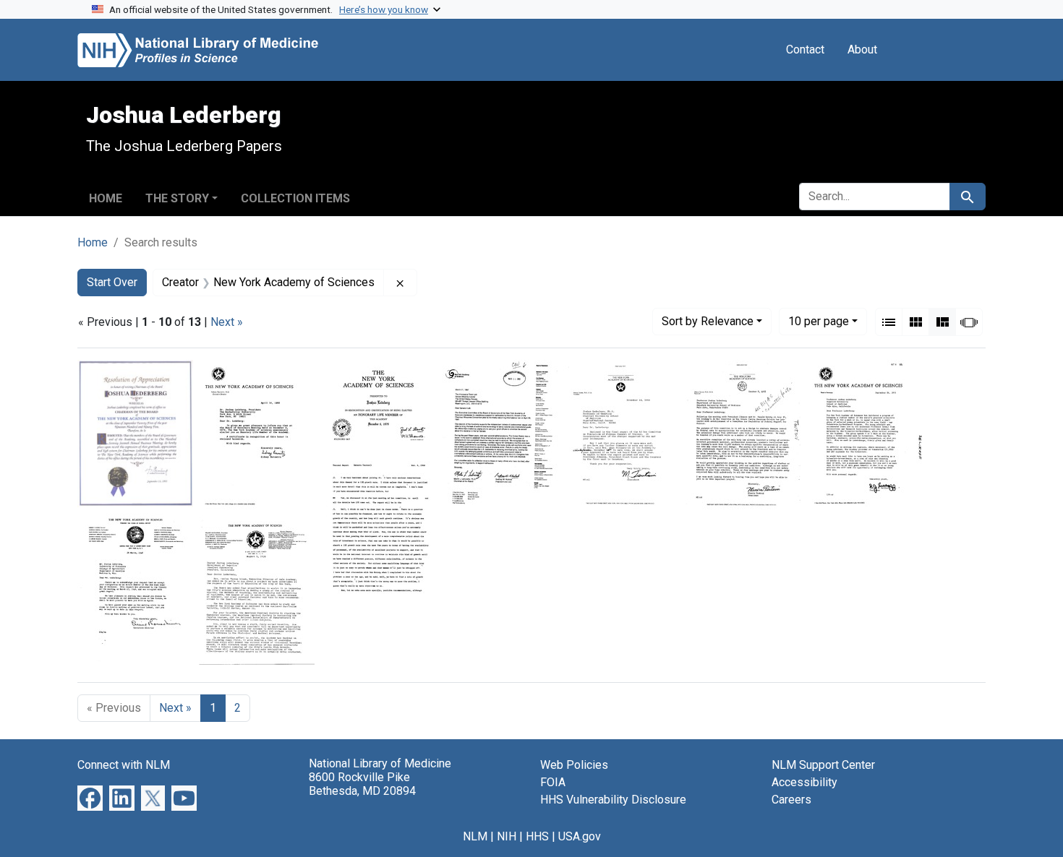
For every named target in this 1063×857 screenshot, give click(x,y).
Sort (708, 321)
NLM (475, 836)
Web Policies (574, 765)
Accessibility (804, 782)
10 (818, 321)
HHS (537, 836)
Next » (226, 322)
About (862, 49)
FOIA (552, 782)
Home (105, 198)
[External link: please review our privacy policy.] (90, 797)
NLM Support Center (823, 765)
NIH (506, 836)
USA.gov (579, 836)
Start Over (112, 282)
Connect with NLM (123, 765)
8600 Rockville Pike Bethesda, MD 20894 (362, 784)
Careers (791, 799)
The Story (177, 198)
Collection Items (295, 198)
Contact (805, 49)
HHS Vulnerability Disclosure (613, 799)
